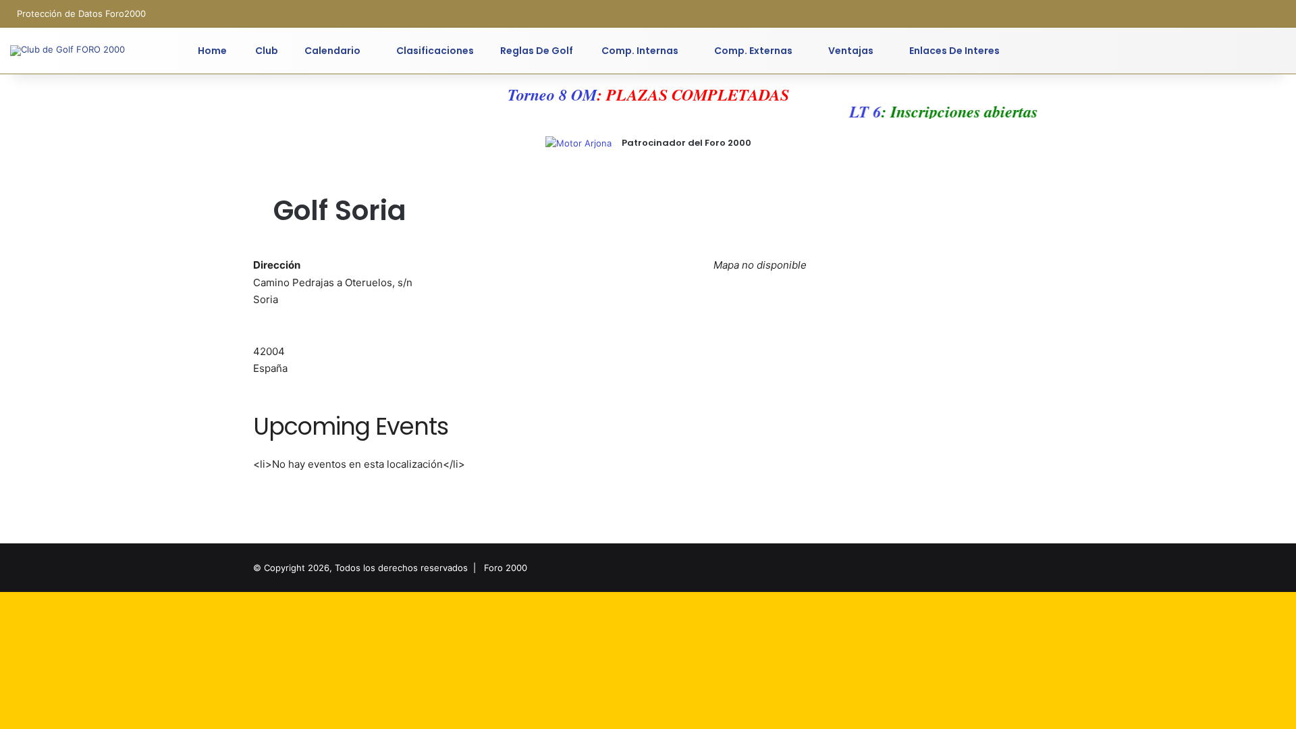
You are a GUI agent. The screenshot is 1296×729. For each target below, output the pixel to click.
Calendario (332, 50)
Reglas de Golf (536, 50)
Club (265, 50)
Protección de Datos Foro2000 (81, 13)
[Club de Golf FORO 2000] (67, 50)
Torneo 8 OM (552, 94)
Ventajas (849, 50)
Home (212, 50)
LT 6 (858, 111)
